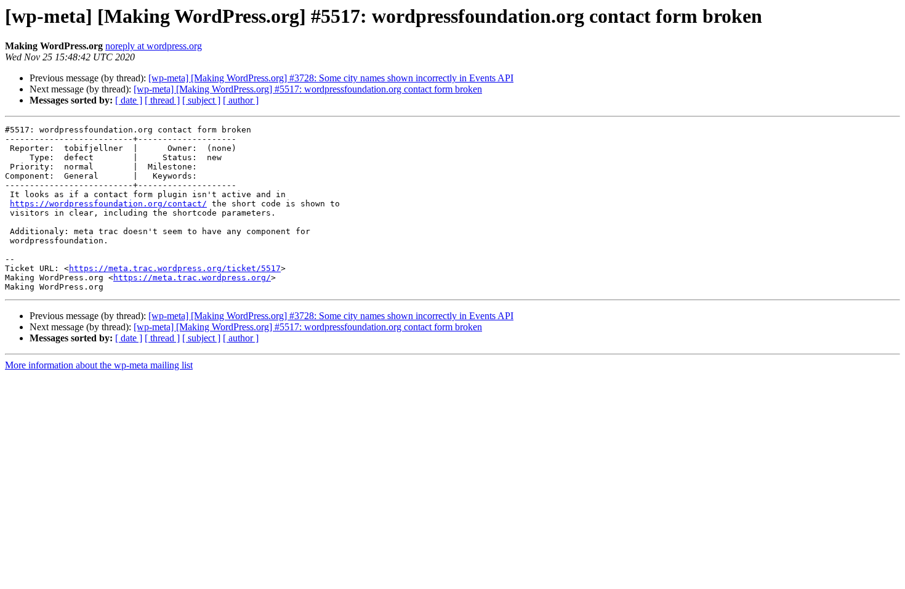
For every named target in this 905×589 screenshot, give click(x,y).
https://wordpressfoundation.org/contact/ (108, 203)
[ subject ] (201, 100)
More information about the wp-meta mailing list (99, 365)
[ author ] (241, 100)
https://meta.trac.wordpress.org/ (192, 277)
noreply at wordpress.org (153, 46)
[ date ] (128, 100)
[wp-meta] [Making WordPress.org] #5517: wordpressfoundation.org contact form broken (308, 89)
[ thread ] (162, 100)
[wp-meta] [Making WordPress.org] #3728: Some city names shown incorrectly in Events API (330, 78)
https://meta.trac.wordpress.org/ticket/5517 (175, 268)
